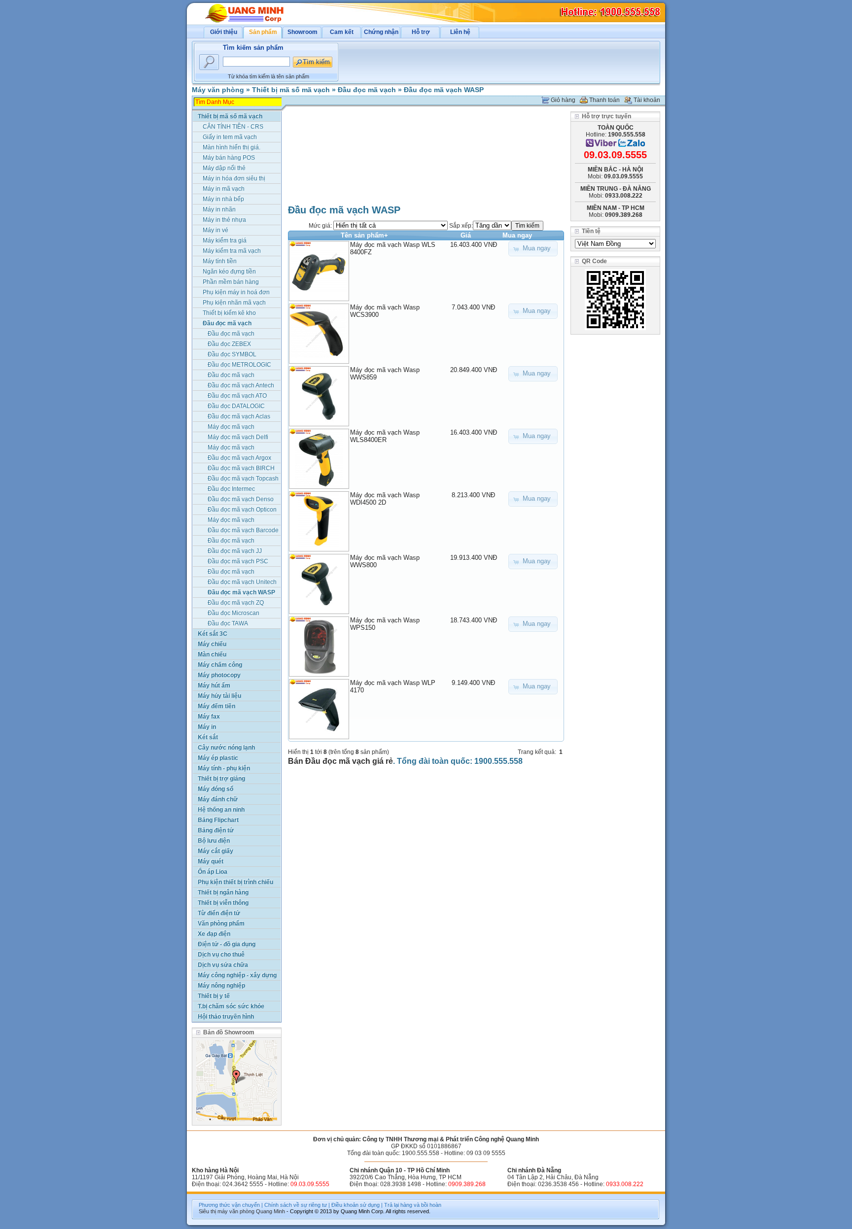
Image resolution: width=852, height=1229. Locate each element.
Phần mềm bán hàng (231, 281)
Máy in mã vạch (224, 188)
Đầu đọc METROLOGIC (239, 364)
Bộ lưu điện (214, 840)
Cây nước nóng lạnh (226, 747)
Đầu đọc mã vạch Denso (241, 499)
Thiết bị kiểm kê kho (229, 312)
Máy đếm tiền (216, 706)
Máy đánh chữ (218, 799)
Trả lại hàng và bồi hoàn (412, 1205)
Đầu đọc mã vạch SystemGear (231, 334)
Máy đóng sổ (215, 788)
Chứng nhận (381, 32)
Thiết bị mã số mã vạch (291, 90)
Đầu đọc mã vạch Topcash (243, 478)
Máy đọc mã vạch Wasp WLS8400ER (385, 436)
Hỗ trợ (421, 32)
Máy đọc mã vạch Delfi (238, 437)
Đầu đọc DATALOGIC (236, 406)
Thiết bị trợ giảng (221, 778)
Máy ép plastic (218, 757)
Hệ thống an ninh (221, 809)
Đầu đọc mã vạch (367, 90)
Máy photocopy (219, 675)
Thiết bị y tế (214, 995)
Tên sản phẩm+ (364, 235)
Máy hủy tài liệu (219, 695)
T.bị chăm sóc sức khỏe (231, 1006)
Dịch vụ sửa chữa (223, 964)
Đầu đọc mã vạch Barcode (243, 530)
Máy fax (209, 716)
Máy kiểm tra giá (225, 240)
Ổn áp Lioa (212, 871)
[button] (533, 248)
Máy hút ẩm (214, 685)
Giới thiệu (223, 32)
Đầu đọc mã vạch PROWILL (231, 376)
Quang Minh (270, 1211)
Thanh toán (604, 100)
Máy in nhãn (219, 209)
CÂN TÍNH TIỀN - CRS (233, 126)
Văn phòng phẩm (221, 923)
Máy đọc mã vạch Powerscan (231, 520)
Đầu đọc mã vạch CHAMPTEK (231, 541)
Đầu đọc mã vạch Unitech (242, 582)
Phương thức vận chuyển (229, 1205)
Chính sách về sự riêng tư (295, 1205)
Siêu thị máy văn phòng (226, 1211)
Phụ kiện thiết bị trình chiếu (235, 882)
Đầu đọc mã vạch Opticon (242, 509)
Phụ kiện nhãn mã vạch (234, 302)
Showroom (302, 32)
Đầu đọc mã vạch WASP (444, 90)
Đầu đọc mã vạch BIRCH (241, 468)
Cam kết (342, 32)
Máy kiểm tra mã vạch (232, 250)
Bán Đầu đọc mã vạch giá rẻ (340, 761)
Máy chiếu (212, 644)
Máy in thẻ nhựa (224, 219)
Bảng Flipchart (218, 820)
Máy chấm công (220, 664)
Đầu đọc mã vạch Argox (239, 457)
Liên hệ (460, 32)
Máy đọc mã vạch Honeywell (231, 448)
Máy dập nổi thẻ (224, 168)
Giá (466, 235)
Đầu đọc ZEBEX (229, 344)
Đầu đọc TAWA (228, 623)
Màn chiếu (212, 654)
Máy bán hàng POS (229, 157)
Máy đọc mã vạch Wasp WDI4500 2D (385, 498)
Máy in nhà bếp (223, 199)
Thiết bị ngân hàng (223, 892)
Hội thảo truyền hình (226, 1016)
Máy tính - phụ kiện (224, 768)
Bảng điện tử (216, 830)
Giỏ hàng (563, 100)
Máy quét (210, 861)
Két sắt (208, 737)
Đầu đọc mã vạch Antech (241, 385)
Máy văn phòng (218, 90)
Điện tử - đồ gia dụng (226, 944)
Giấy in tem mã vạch (230, 137)
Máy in (207, 726)
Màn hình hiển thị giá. (231, 147)
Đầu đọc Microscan (233, 613)
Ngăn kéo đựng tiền (229, 271)
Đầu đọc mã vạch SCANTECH (231, 572)
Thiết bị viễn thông (223, 902)
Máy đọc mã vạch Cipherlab (231, 427)
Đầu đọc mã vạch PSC (238, 561)
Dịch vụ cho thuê (221, 954)
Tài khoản (647, 100)
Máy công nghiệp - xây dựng (237, 975)
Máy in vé (215, 230)
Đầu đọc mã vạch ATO (237, 395)
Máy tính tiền (220, 261)
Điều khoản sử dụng (355, 1205)
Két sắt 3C (212, 633)
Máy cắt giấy (215, 851)
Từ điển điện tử (219, 913)
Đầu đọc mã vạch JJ (235, 550)
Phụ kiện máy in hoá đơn (236, 292)
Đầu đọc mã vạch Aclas (239, 416)
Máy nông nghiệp (221, 985)
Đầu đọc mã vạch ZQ (236, 602)
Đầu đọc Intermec (231, 488)
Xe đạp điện (214, 933)
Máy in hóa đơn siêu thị (234, 178)
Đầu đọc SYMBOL (232, 354)
